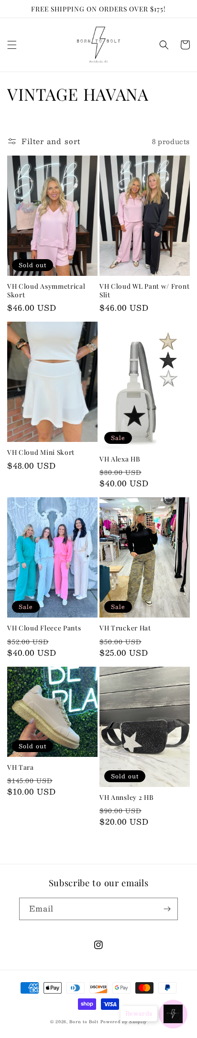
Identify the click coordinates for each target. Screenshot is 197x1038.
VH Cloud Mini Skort (41, 452)
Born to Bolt (83, 1021)
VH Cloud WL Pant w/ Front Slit (144, 290)
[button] (11, 44)
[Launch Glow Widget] (173, 1014)
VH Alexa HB (120, 459)
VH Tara (20, 767)
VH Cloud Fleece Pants (44, 628)
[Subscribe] (166, 909)
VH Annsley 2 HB (126, 797)
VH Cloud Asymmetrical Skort (46, 290)
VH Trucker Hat (125, 628)
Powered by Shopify (123, 1021)
